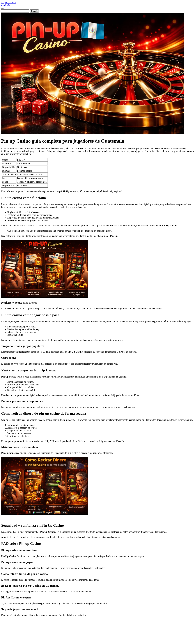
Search (34, 11)
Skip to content (8, 2)
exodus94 (6, 5)
